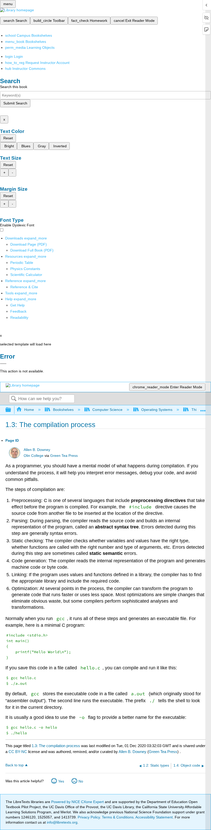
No (80, 781)
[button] (18, 311)
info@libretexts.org (61, 822)
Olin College (33, 456)
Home (29, 410)
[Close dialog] (3, 363)
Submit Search (15, 103)
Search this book (13, 87)
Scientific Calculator (26, 275)
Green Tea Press (64, 456)
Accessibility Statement (154, 817)
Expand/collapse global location (203, 408)
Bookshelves (63, 410)
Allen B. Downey (37, 450)
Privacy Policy (89, 817)
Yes (61, 781)
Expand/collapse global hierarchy (11, 410)
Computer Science (107, 410)
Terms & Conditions (118, 817)
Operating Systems (156, 410)
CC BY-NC (18, 751)
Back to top (14, 765)
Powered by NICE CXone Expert (78, 802)
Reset (8, 138)
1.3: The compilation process (56, 746)
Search (13, 399)
